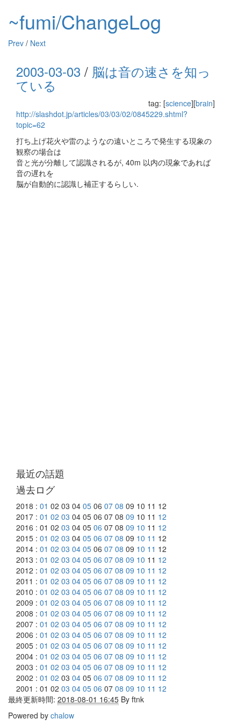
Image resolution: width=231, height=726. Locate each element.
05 (87, 505)
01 (44, 505)
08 (119, 505)
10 (140, 527)
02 (54, 516)
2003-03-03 (48, 71)
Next (38, 43)
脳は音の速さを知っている (113, 78)
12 (162, 516)
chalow (62, 715)
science (178, 103)
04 (76, 548)
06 (97, 527)
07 (108, 505)
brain (204, 103)
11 (151, 538)
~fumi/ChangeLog (84, 21)
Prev (16, 43)
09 (130, 516)
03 (65, 516)
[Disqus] (115, 328)
